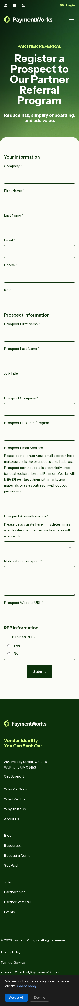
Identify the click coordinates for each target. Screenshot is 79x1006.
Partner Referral (17, 902)
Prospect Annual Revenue (26, 516)
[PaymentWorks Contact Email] (23, 5)
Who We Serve (16, 789)
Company (13, 166)
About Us (11, 819)
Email (9, 240)
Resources (13, 845)
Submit (39, 671)
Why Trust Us (15, 809)
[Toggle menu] (71, 19)
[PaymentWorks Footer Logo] (39, 723)
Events (9, 912)
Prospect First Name (22, 324)
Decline (39, 997)
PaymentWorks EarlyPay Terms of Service (31, 972)
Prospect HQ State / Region (27, 423)
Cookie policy (26, 986)
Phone (10, 265)
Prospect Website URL (24, 602)
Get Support (14, 776)
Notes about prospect (23, 561)
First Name (14, 190)
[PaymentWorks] (28, 19)
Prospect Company (21, 398)
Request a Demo (17, 855)
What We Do (14, 799)
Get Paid (11, 865)
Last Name (13, 215)
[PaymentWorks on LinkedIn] (5, 5)
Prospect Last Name (21, 348)
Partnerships (14, 892)
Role (9, 289)
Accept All (16, 997)
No (16, 653)
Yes (17, 645)
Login (70, 5)
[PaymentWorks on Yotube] (14, 5)
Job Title (11, 373)
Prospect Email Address (24, 447)
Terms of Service (13, 962)
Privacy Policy (10, 952)
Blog (7, 835)
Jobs (8, 882)
